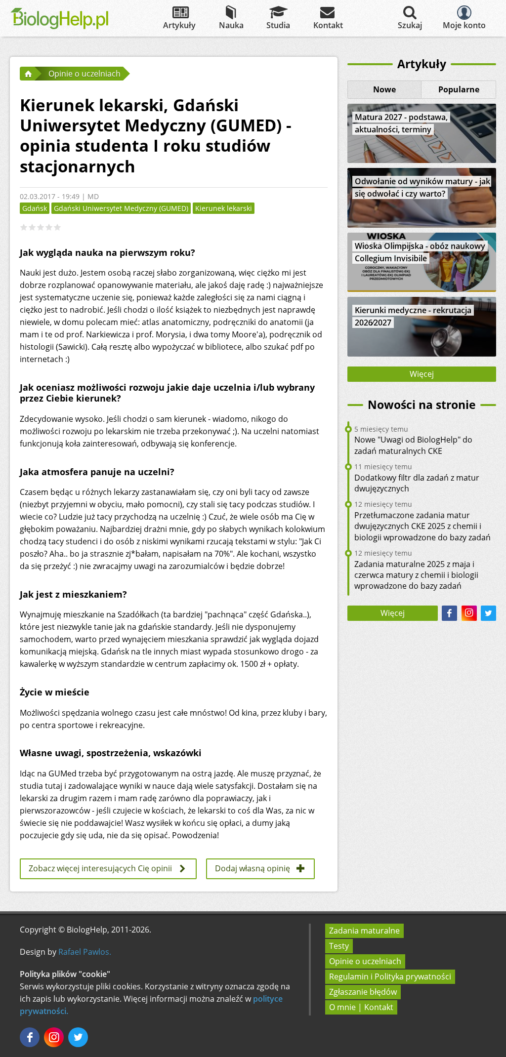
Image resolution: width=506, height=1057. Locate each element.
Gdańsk (34, 208)
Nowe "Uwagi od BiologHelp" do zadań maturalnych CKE (413, 445)
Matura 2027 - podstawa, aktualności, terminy (401, 123)
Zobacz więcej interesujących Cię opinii (100, 868)
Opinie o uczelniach (365, 961)
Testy (339, 945)
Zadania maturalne (364, 930)
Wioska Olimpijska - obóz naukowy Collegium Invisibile (420, 252)
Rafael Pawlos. (84, 951)
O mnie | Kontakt (361, 1007)
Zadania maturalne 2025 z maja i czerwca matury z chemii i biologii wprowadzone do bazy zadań (416, 575)
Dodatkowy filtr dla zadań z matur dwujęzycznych (416, 483)
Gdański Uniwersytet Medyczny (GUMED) (121, 208)
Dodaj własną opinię (252, 868)
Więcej (422, 373)
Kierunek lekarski (223, 208)
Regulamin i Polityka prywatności (390, 976)
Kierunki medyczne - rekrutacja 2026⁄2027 (413, 316)
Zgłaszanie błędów (363, 991)
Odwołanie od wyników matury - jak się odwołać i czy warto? (422, 187)
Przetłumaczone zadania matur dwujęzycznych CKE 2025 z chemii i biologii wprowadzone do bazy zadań (422, 526)
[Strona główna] (27, 74)
